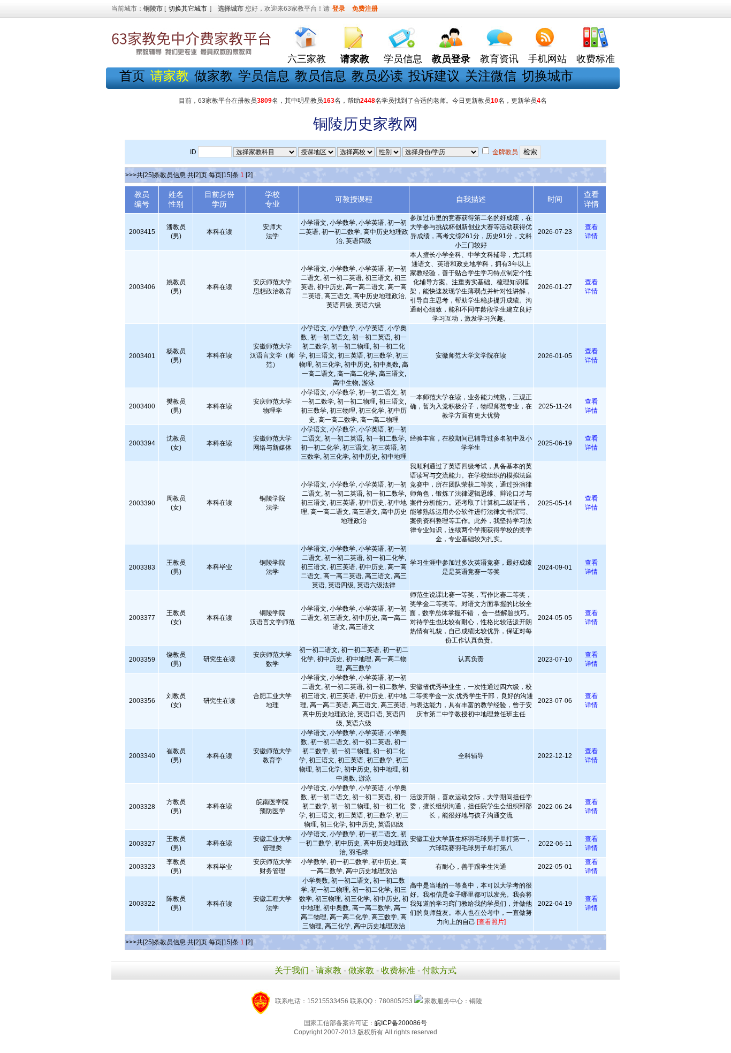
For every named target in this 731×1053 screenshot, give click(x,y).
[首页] (307, 35)
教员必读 (377, 76)
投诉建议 (434, 76)
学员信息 (403, 59)
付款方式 (439, 970)
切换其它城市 (188, 8)
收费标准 (595, 59)
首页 (132, 76)
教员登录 (451, 59)
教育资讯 (499, 59)
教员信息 (320, 76)
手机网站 (547, 59)
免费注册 (365, 8)
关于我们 (292, 970)
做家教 (213, 76)
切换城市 (547, 76)
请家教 (328, 970)
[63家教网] (191, 55)
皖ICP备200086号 (401, 1023)
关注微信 (490, 76)
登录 (338, 8)
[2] (249, 175)
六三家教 (306, 59)
